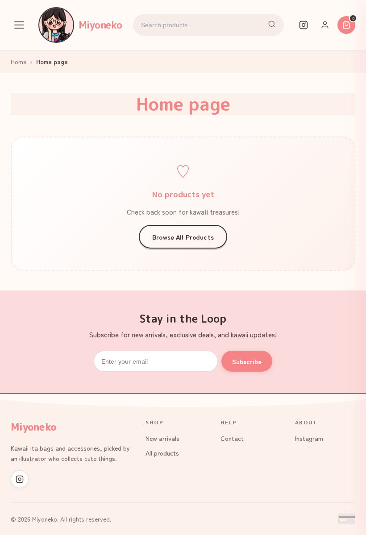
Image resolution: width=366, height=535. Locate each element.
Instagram (309, 438)
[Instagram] (303, 25)
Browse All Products (183, 236)
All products (162, 452)
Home (18, 61)
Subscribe (247, 361)
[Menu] (19, 25)
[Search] (272, 25)
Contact (232, 438)
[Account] (325, 25)
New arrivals (162, 438)
